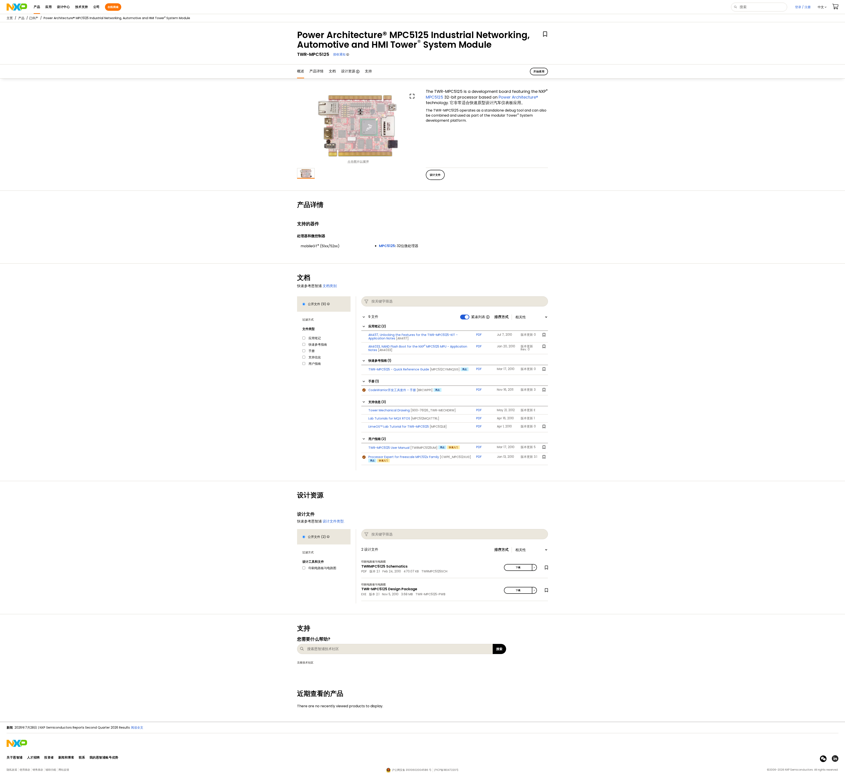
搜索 (499, 649)
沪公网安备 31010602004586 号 (412, 770)
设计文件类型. (333, 521)
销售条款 (38, 770)
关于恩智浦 (15, 757)
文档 (332, 71)
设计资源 (348, 71)
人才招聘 (33, 757)
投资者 (49, 757)
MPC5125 (434, 97)
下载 (518, 567)
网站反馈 (64, 770)
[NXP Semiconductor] (17, 7)
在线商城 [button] (113, 7)
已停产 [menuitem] (33, 18)
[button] (822, 7)
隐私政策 (12, 770)
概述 (300, 71)
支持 (368, 71)
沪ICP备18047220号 (446, 770)
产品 (21, 18)
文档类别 (330, 285)
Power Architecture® (518, 97)
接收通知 (339, 54)
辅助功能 (51, 770)
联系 (82, 757)
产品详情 (316, 71)
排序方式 (501, 317)
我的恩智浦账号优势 (104, 757)
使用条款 (25, 770)
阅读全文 (197, 727)
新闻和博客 (66, 757)
